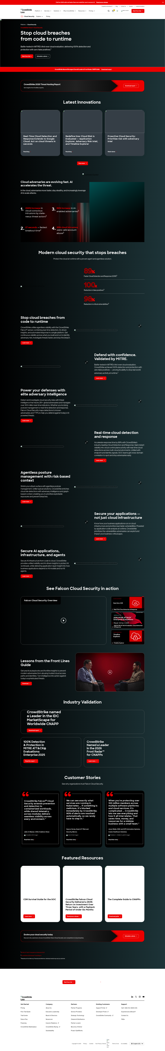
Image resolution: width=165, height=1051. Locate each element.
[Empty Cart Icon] (125, 11)
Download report (106, 69)
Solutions (56, 11)
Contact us (82, 982)
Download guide (114, 916)
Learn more (92, 761)
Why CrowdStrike (68, 11)
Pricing (91, 11)
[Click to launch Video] (109, 672)
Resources (81, 11)
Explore (38, 16)
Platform (37, 11)
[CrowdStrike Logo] (26, 10)
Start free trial (68, 982)
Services (47, 11)
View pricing (95, 982)
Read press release (102, 2)
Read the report (30, 761)
